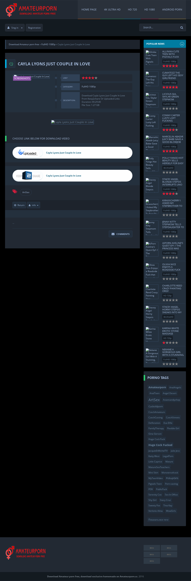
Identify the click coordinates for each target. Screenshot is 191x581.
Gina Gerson (155, 433)
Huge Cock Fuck (156, 439)
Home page (89, 9)
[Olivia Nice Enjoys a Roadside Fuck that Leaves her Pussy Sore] (152, 270)
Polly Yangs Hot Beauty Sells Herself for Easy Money (172, 162)
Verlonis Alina (155, 510)
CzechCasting (155, 417)
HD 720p (167, 295)
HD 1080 (149, 9)
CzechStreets (173, 417)
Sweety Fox (154, 505)
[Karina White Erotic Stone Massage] (152, 334)
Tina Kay (167, 505)
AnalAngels (175, 387)
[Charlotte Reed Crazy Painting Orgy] (152, 291)
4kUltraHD (168, 167)
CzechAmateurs (156, 412)
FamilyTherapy (156, 428)
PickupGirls (172, 478)
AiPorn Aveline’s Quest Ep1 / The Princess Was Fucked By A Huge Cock (173, 248)
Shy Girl (152, 500)
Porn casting (171, 483)
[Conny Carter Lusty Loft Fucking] (152, 121)
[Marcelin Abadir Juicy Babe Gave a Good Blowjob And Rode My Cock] (152, 142)
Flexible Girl (173, 428)
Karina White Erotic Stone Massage (170, 331)
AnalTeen (154, 393)
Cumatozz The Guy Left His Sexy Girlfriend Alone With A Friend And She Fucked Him (172, 79)
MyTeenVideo (155, 478)
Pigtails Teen (155, 483)
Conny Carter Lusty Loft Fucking (171, 118)
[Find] (182, 27)
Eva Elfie (168, 422)
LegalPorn (168, 456)
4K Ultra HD (112, 9)
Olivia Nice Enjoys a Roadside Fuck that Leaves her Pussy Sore (172, 269)
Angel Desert (169, 393)
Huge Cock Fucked (160, 445)
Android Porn (172, 9)
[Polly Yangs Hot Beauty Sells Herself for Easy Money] (152, 164)
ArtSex (25, 192)
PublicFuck (161, 489)
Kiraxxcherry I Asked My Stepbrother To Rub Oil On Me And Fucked (172, 205)
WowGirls (171, 510)
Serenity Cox (155, 494)
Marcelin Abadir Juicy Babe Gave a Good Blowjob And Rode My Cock (172, 141)
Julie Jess (175, 450)
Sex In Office (171, 494)
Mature (169, 461)
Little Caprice (155, 461)
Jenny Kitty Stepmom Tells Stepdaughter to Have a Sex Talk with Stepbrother (173, 228)
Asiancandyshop (171, 399)
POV (150, 489)
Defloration (154, 422)
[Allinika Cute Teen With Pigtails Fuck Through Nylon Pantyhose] (152, 57)
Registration (34, 27)
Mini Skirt (153, 472)
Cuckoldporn (155, 406)
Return (21, 205)
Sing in (14, 27)
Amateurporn (157, 387)
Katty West (153, 456)
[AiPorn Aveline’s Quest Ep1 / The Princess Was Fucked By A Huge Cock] (152, 249)
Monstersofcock (170, 472)
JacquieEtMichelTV (157, 450)
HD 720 (132, 9)
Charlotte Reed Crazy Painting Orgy (172, 288)
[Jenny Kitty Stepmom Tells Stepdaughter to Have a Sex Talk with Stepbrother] (152, 227)
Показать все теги (158, 519)
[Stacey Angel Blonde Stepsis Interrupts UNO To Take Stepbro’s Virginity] (152, 185)
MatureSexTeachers (159, 467)
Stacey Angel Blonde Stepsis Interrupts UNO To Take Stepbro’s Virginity (173, 184)
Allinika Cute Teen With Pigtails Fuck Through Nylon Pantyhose (172, 56)
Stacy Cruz (165, 500)
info (34, 205)
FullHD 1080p (89, 86)
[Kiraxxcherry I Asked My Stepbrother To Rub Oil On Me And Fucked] (152, 206)
